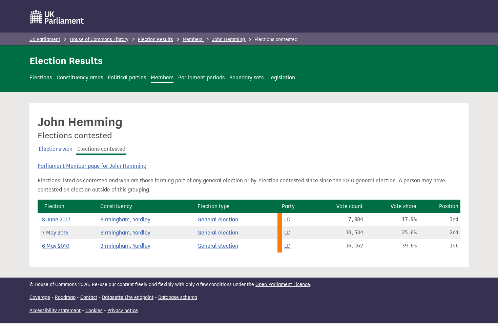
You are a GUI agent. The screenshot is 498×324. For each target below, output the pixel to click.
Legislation (281, 77)
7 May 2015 (55, 232)
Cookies (94, 310)
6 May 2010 (55, 246)
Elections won (55, 149)
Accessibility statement (55, 310)
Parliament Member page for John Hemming (92, 166)
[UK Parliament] (57, 16)
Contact (88, 297)
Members (193, 39)
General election (218, 219)
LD (287, 219)
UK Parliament (44, 39)
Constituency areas (80, 77)
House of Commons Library (99, 39)
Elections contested (101, 149)
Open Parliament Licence (282, 284)
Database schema (177, 297)
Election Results (155, 39)
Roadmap (65, 297)
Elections (40, 77)
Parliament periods (201, 77)
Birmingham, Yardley (125, 219)
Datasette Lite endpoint (127, 297)
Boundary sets (246, 77)
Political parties (127, 77)
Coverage (39, 297)
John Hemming (229, 39)
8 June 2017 (56, 219)
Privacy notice (122, 310)
